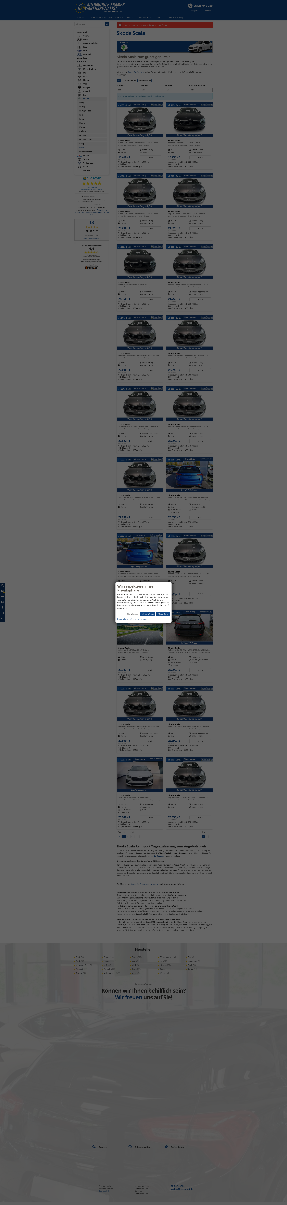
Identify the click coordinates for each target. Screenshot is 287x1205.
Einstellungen (132, 614)
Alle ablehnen (163, 614)
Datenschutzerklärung (126, 619)
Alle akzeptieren (148, 614)
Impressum (143, 619)
